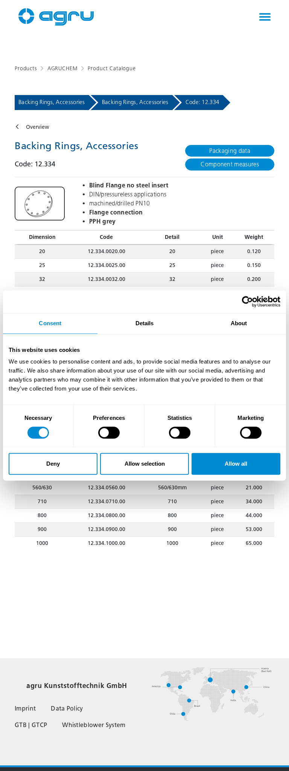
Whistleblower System (93, 725)
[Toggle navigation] (265, 16)
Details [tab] (144, 323)
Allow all (236, 463)
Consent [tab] (50, 323)
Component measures (230, 164)
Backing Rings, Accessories (51, 102)
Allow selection (145, 463)
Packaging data (229, 150)
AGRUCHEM (62, 68)
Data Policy (67, 708)
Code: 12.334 (202, 102)
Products (26, 68)
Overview (37, 127)
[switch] (109, 433)
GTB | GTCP (31, 725)
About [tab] (239, 323)
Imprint (25, 708)
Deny (53, 463)
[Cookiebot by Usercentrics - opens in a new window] (247, 301)
